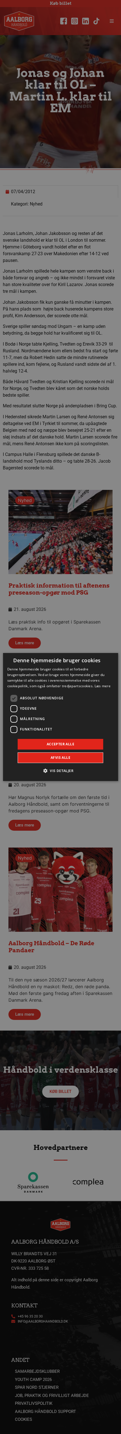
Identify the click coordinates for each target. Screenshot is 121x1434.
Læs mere (103, 686)
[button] (60, 770)
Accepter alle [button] (60, 744)
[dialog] (60, 717)
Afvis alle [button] (60, 757)
